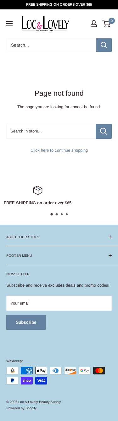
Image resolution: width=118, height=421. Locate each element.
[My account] (94, 23)
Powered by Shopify (21, 408)
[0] (106, 23)
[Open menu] (9, 23)
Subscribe (26, 322)
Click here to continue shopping (59, 150)
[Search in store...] (104, 131)
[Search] (104, 45)
